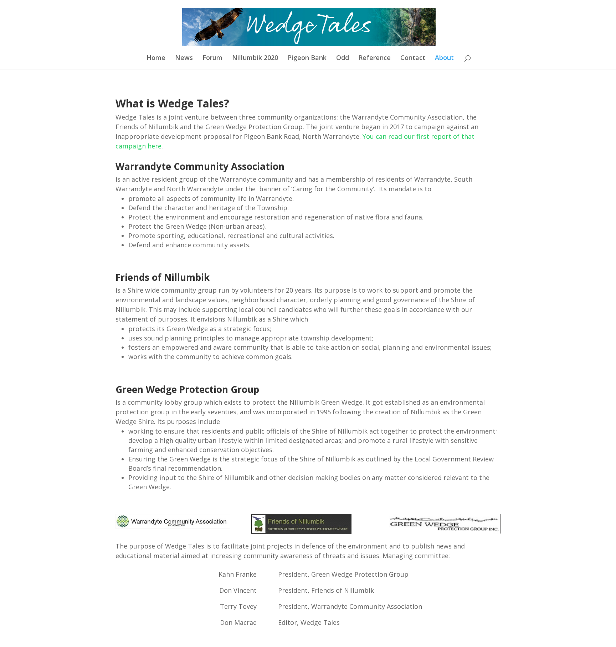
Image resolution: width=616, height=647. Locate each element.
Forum (212, 58)
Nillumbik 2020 (255, 58)
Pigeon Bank (307, 58)
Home (156, 58)
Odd (342, 58)
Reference (375, 58)
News (184, 58)
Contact (412, 58)
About (444, 58)
